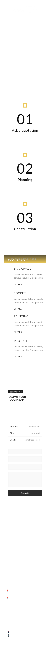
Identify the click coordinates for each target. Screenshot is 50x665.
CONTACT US (16, 392)
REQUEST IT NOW (20, 540)
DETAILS (18, 284)
